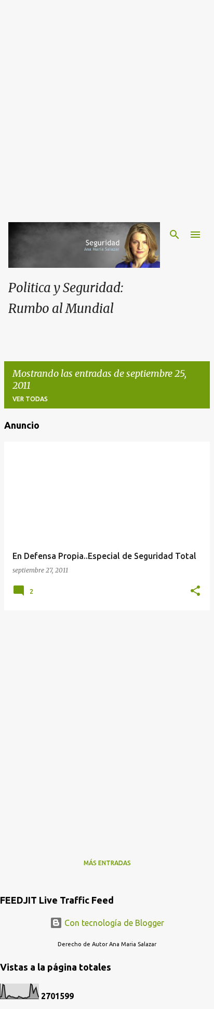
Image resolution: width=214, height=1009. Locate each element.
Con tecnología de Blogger (113, 923)
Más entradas (107, 863)
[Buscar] (174, 234)
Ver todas (30, 399)
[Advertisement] (107, 107)
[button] (195, 591)
